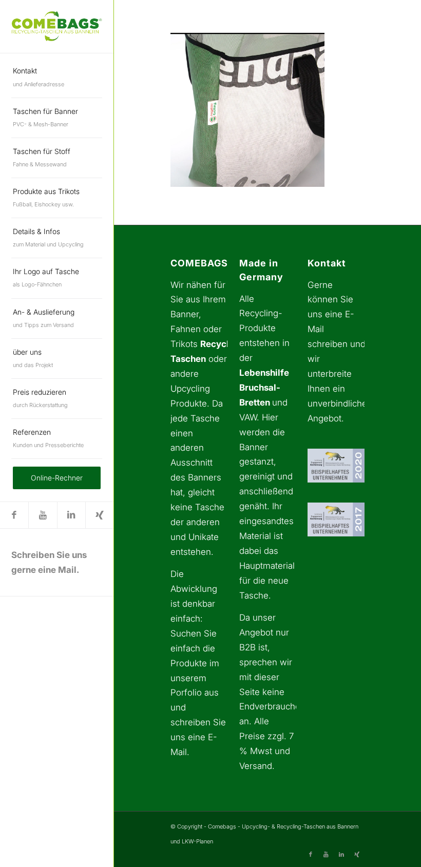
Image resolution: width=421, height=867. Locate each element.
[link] (56, 26)
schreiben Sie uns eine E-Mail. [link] (198, 737)
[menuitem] (56, 77)
